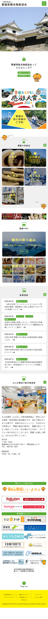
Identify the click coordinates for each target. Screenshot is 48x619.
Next (43, 29)
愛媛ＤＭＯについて (24, 594)
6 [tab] (29, 47)
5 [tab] (26, 47)
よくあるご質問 (38, 597)
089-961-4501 (12, 447)
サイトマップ (38, 594)
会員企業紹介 (23, 75)
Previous (4, 29)
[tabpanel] (24, 29)
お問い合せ (24, 600)
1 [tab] (12, 47)
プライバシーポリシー (9, 597)
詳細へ (11, 161)
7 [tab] (32, 47)
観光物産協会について (9, 594)
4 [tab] (22, 47)
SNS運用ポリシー (24, 597)
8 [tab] (36, 47)
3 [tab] (19, 47)
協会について (23, 72)
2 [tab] (16, 47)
